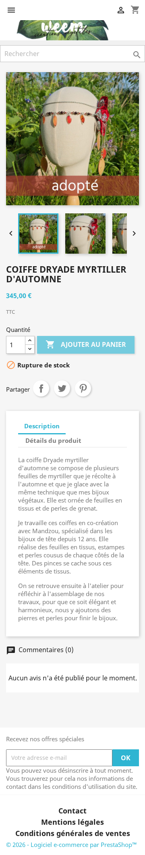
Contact (72, 810)
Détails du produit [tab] (53, 440)
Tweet (62, 388)
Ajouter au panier (86, 344)
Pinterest (83, 388)
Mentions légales (72, 822)
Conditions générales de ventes (72, 833)
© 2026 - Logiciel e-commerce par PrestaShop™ (71, 844)
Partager (41, 388)
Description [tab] (42, 426)
